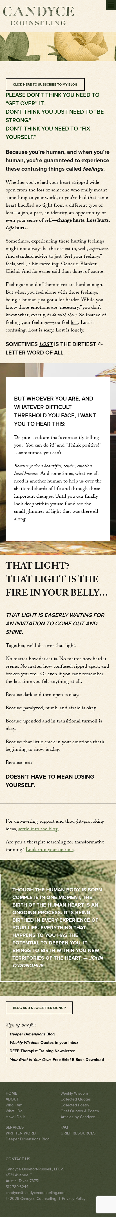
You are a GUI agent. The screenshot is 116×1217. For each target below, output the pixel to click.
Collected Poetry (75, 1105)
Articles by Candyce (78, 1117)
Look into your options (49, 850)
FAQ (64, 1127)
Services (15, 1127)
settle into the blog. (38, 829)
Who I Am (14, 1105)
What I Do (14, 1111)
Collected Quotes (76, 1099)
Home (11, 1093)
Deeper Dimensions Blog (28, 1139)
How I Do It (15, 1117)
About (12, 1099)
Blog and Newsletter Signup (39, 1008)
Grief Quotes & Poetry (80, 1111)
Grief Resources (78, 1133)
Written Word (21, 1133)
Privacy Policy (74, 1198)
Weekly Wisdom (74, 1093)
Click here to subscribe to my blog (45, 84)
